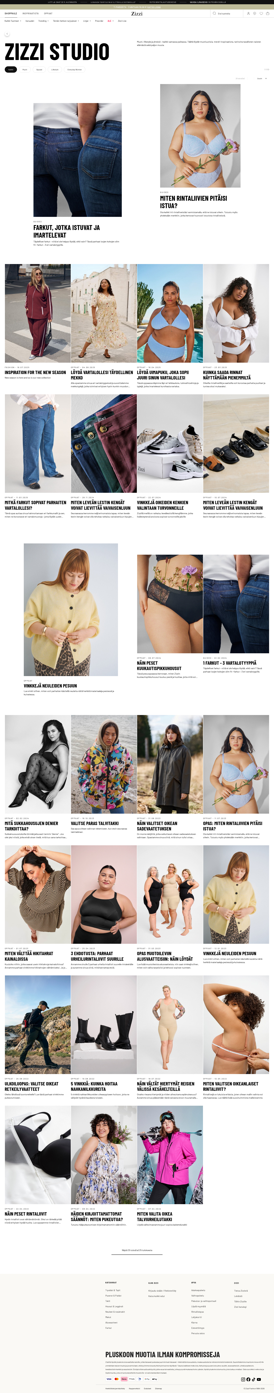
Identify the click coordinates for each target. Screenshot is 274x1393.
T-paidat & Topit (112, 1290)
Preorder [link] (99, 20)
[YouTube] (259, 1379)
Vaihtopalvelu (197, 1295)
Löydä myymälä (198, 1306)
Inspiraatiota (31, 13)
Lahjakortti (196, 1317)
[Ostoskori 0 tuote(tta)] (267, 13)
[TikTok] (254, 1379)
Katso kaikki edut (156, 1296)
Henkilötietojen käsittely (115, 1388)
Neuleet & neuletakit (115, 1311)
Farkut (108, 1328)
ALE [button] (109, 20)
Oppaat (48, 13)
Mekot (108, 1317)
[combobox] (226, 13)
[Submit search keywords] (214, 13)
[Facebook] (248, 1379)
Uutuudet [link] (30, 20)
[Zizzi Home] (137, 13)
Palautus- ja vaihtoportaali (203, 1301)
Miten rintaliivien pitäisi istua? (193, 202)
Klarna (194, 1322)
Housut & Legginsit (114, 1306)
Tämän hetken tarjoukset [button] (65, 20)
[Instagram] (243, 1379)
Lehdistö (238, 1296)
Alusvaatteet (111, 1322)
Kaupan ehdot (134, 1388)
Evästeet (147, 1388)
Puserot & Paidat (113, 1295)
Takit (107, 1301)
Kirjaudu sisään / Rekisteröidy (162, 1290)
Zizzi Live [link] (122, 20)
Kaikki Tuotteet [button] (12, 20)
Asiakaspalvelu (198, 1290)
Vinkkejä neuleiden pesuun (50, 685)
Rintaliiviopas (197, 1311)
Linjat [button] (86, 20)
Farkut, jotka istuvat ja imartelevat (66, 231)
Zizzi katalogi (240, 1306)
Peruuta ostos (198, 1333)
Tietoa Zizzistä (241, 1290)
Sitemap (158, 1388)
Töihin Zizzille (240, 1301)
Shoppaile (11, 13)
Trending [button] (42, 20)
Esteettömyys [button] (197, 1328)
